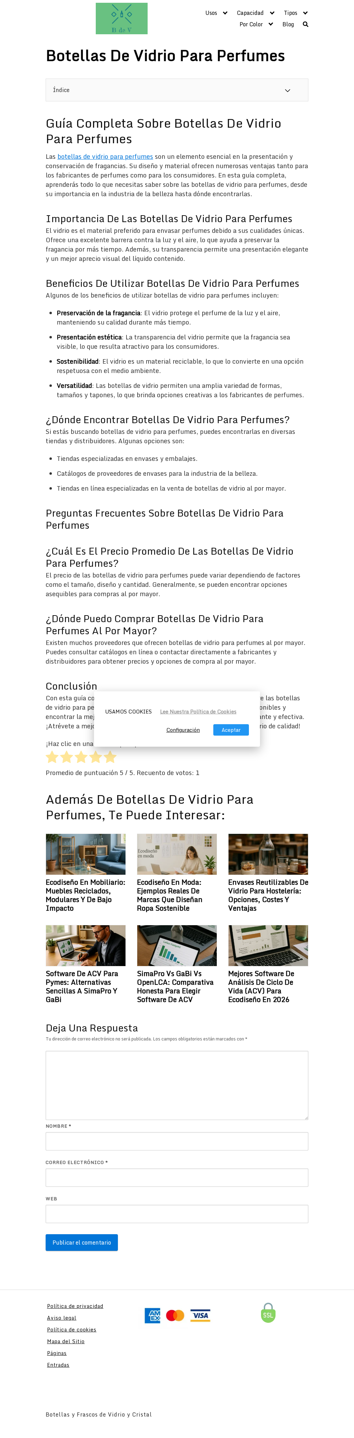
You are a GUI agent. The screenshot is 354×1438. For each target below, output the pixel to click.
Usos (211, 12)
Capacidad (250, 12)
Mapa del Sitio (66, 1341)
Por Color (251, 24)
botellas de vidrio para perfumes (105, 156)
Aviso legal (61, 1318)
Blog (288, 24)
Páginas (57, 1353)
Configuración (183, 730)
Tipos (290, 12)
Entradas (58, 1365)
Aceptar (231, 730)
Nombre (59, 1126)
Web (51, 1198)
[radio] (52, 758)
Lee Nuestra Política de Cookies (198, 712)
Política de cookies (71, 1330)
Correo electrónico (77, 1162)
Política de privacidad (75, 1306)
